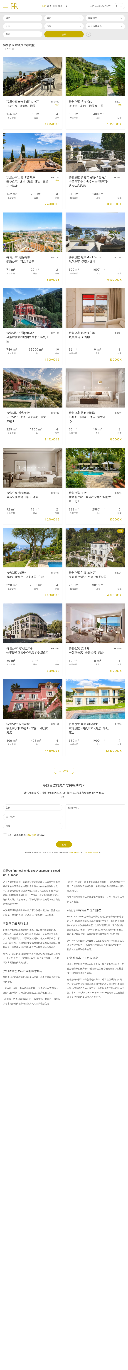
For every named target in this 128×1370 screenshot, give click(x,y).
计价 (60, 6)
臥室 (7, 26)
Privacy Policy (74, 852)
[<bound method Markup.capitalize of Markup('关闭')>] (117, 1365)
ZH (117, 6)
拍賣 (44, 6)
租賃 (49, 6)
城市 (49, 18)
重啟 (88, 34)
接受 (106, 1365)
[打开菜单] (5, 6)
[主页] (15, 6)
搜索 (64, 34)
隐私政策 (32, 835)
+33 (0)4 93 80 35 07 (100, 6)
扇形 (7, 18)
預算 (49, 26)
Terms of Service (91, 852)
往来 (66, 6)
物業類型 (92, 18)
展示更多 (64, 771)
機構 (55, 6)
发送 (64, 844)
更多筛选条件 (95, 26)
